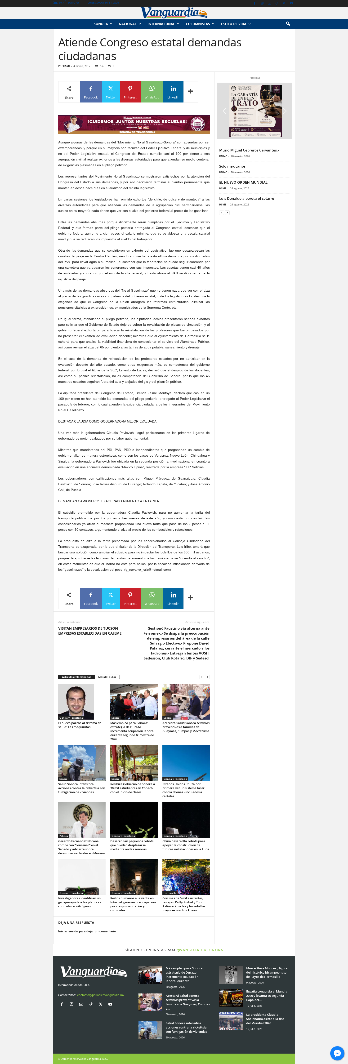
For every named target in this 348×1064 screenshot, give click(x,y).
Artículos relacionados (76, 677)
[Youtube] (291, 3)
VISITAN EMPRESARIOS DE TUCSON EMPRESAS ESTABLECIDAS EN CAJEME (89, 631)
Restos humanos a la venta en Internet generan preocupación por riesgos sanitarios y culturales (133, 904)
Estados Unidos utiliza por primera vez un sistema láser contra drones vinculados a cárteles (183, 790)
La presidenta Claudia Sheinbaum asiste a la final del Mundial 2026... (266, 1018)
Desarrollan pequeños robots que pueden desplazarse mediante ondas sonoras (131, 845)
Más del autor (107, 677)
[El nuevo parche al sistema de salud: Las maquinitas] (82, 702)
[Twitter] (284, 3)
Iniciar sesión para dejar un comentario (87, 931)
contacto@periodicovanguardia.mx (101, 995)
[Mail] (269, 3)
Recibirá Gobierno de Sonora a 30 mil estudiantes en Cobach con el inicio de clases (132, 788)
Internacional (161, 24)
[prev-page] (201, 677)
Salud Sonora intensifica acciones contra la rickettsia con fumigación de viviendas (81, 788)
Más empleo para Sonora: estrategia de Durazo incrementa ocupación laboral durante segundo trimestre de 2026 (132, 731)
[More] (190, 91)
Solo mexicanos (232, 166)
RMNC (223, 156)
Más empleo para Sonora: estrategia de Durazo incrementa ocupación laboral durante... (185, 974)
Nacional (128, 24)
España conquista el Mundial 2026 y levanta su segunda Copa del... (267, 995)
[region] (134, 124)
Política (63, 835)
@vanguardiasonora (200, 950)
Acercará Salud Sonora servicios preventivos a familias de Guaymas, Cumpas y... (188, 1002)
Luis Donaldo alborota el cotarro (246, 198)
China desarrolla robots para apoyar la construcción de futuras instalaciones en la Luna (185, 845)
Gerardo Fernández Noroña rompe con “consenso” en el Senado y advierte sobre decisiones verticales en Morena (81, 847)
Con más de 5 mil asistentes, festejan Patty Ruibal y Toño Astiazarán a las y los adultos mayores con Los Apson (183, 904)
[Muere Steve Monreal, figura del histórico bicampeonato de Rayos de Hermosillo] (231, 975)
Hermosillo (170, 893)
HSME (66, 66)
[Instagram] (262, 3)
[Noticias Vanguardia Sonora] (174, 13)
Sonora (101, 24)
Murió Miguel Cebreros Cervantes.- (249, 150)
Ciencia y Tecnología (71, 717)
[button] (288, 24)
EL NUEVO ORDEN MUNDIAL (243, 182)
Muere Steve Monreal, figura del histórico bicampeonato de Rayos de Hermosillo (267, 972)
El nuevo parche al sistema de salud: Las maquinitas (79, 725)
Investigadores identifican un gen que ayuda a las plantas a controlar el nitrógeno (80, 902)
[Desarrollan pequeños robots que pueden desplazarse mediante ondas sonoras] (134, 820)
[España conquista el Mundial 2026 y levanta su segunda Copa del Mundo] (231, 998)
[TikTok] (277, 3)
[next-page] (207, 677)
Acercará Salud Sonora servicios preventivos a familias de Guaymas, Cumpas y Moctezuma (186, 727)
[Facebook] (255, 3)
